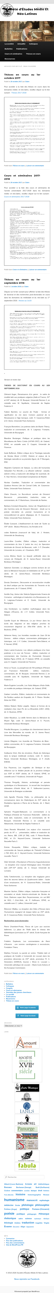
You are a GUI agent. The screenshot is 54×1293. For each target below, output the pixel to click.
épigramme (30, 1226)
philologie (28, 1205)
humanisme (14, 1200)
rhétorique (10, 1218)
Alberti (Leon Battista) (13, 1184)
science (28, 1218)
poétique (21, 1214)
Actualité (21, 44)
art (35, 1184)
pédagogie (31, 1214)
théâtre (17, 1223)
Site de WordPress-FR (14, 1245)
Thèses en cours (33, 54)
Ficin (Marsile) (8, 1195)
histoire (20, 1194)
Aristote (28, 1184)
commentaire (17, 1190)
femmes (46, 1191)
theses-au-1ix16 (25, 301)
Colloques (33, 44)
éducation (16, 1226)
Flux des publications (14, 1241)
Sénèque (46, 1218)
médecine (8, 1205)
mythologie (44, 1200)
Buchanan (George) (23, 1187)
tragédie (38, 1223)
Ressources (10, 59)
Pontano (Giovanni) (40, 1209)
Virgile (46, 1223)
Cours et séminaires (13, 54)
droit (40, 1190)
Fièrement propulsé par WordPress (27, 1291)
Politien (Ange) (10, 1209)
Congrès (9, 988)
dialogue (34, 1191)
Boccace (8, 1187)
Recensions (10, 999)
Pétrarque (44, 1214)
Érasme (8, 1226)
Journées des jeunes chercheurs (18, 992)
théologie (8, 1223)
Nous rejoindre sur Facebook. (27, 1279)
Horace (46, 1195)
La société (9, 44)
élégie (23, 1227)
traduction (28, 1222)
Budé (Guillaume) (42, 1187)
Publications (21, 49)
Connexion (10, 1238)
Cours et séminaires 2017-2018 (16, 197)
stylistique (37, 1218)
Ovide (17, 1205)
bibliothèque (43, 1184)
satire (20, 1219)
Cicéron (7, 1191)
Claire (27, 81)
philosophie (42, 1205)
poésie (9, 1213)
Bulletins (9, 49)
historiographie (34, 1195)
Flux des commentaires (15, 1243)
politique (24, 1209)
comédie (27, 1190)
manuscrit (32, 1200)
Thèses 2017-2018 (18, 93)
